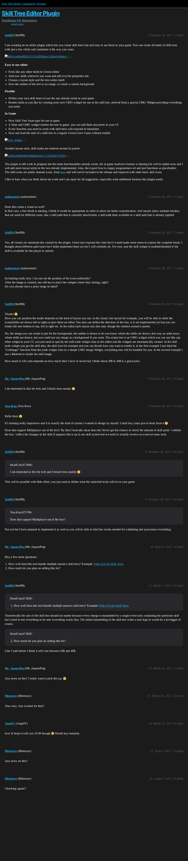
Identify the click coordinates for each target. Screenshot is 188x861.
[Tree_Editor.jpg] (16, 140)
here (63, 172)
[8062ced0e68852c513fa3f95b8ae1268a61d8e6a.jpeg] (38, 56)
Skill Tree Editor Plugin (30, 13)
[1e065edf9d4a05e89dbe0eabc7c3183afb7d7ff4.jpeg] (38, 156)
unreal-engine (17, 24)
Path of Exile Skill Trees (108, 563)
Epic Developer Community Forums (24, 3)
